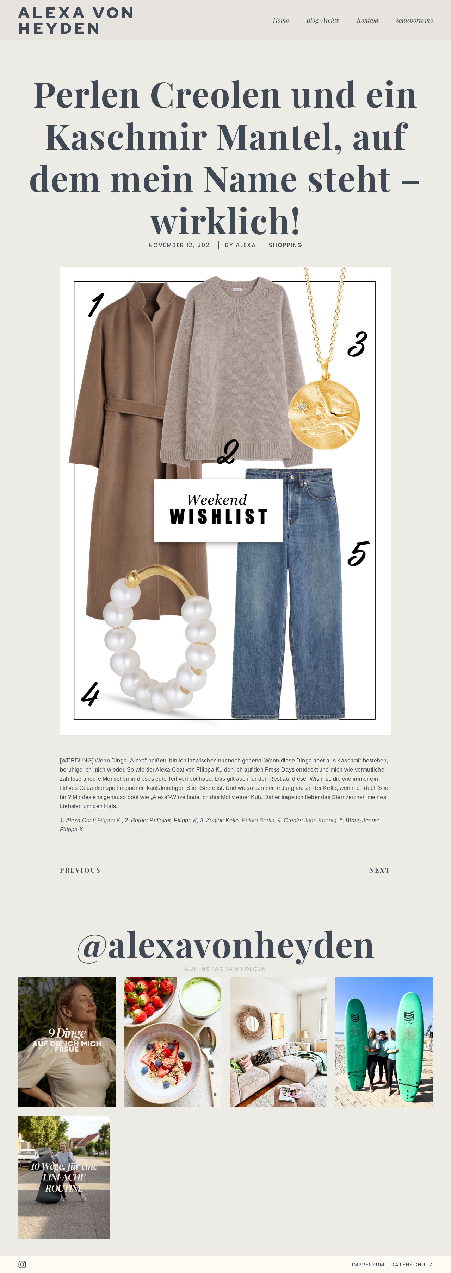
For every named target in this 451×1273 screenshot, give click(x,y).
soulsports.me (414, 20)
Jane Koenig (320, 820)
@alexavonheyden (225, 943)
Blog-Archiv (323, 20)
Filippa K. (109, 820)
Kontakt (368, 20)
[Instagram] (22, 1264)
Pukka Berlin (258, 820)
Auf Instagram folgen (225, 969)
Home (281, 20)
